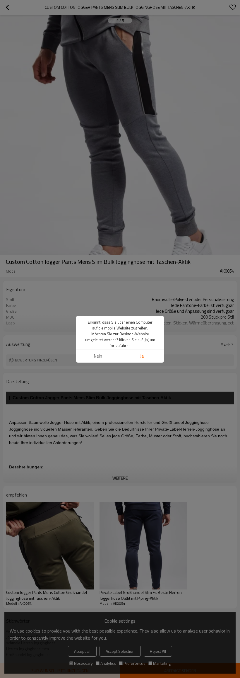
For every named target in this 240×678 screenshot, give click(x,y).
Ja (142, 356)
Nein (98, 356)
